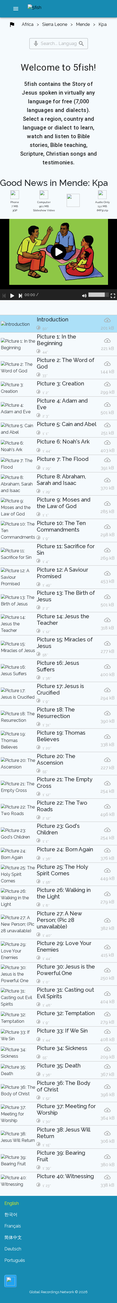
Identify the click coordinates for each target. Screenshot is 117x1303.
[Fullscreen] (113, 294)
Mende (83, 24)
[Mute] (84, 294)
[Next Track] (20, 294)
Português (14, 1260)
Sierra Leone (54, 24)
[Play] (12, 294)
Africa (27, 24)
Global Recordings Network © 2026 (58, 1292)
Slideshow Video (44, 206)
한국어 (10, 1214)
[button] (15, 8)
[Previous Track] (4, 294)
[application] (58, 259)
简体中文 (13, 1237)
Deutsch (12, 1248)
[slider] (98, 294)
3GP (14, 206)
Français (12, 1226)
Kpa (102, 24)
